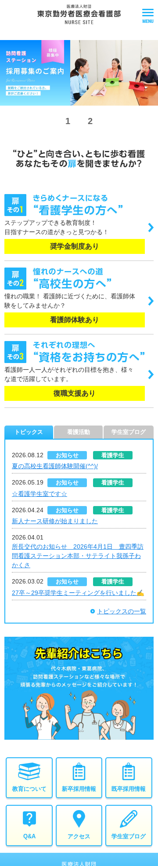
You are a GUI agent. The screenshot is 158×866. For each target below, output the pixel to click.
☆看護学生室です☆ (39, 493)
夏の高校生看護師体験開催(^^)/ (55, 466)
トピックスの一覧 (121, 611)
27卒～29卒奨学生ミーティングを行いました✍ (78, 592)
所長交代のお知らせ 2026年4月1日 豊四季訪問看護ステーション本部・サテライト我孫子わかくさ (78, 556)
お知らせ (67, 455)
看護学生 (112, 455)
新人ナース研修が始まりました (55, 521)
